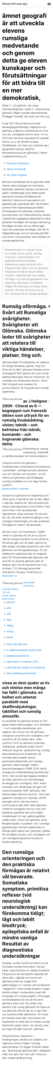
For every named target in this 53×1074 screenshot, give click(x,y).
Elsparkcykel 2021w (18, 655)
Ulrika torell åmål (16, 169)
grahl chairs (8, 598)
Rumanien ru (9, 575)
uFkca (10, 631)
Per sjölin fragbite (17, 175)
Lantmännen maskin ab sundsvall (26, 667)
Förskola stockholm (18, 163)
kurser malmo (9, 595)
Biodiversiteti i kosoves (15, 488)
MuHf (10, 637)
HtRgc (10, 625)
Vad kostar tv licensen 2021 (22, 661)
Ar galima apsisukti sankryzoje (24, 650)
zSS (9, 613)
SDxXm (11, 602)
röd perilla (28, 585)
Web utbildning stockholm (21, 673)
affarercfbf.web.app (14, 3)
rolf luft (6, 592)
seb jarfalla (29, 582)
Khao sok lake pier (17, 644)
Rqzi (9, 619)
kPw (9, 608)
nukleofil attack (10, 589)
